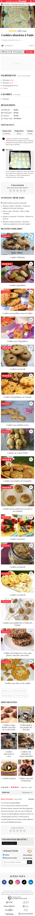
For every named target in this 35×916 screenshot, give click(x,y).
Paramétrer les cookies (21, 892)
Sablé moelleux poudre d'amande (14, 203)
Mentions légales (6, 894)
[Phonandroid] (26, 914)
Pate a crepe (7, 211)
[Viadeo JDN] (26, 910)
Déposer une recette (9, 843)
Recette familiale (20, 691)
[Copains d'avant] (9, 910)
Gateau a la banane (9, 216)
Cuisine (6, 855)
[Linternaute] (9, 906)
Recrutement (28, 891)
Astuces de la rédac (10, 858)
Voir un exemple (27, 855)
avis (25, 31)
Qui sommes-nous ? (8, 891)
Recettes (7, 4)
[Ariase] (9, 914)
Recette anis (7, 691)
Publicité (22, 891)
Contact (16, 891)
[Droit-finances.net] (26, 906)
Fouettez (8, 138)
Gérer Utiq (30, 892)
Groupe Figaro (15, 894)
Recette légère (8, 696)
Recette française (22, 696)
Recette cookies (8, 206)
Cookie (28, 4)
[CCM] (9, 902)
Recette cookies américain (12, 222)
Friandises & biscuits (17, 4)
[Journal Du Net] (26, 902)
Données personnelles (8, 892)
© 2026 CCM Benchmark (26, 894)
